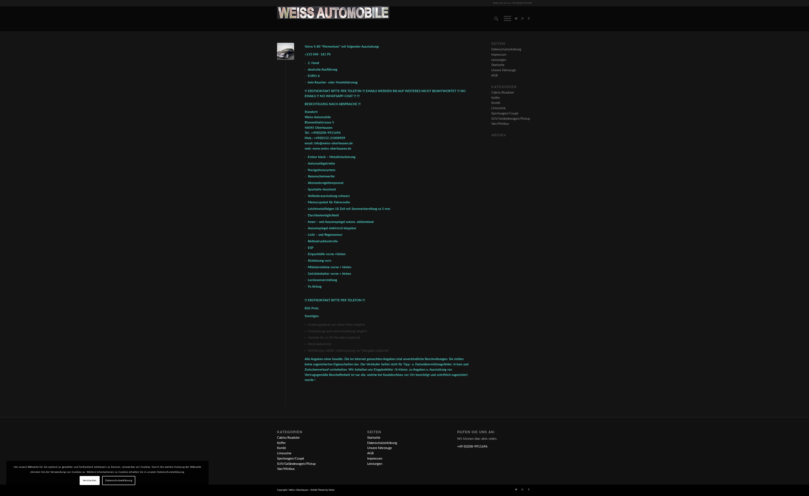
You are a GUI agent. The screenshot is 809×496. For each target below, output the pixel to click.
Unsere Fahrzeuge (503, 70)
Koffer (495, 97)
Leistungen (498, 60)
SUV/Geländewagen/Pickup (510, 118)
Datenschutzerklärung (506, 49)
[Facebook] (529, 18)
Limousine (498, 108)
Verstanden (89, 480)
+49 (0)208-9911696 (472, 446)
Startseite (497, 65)
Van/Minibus (500, 123)
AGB (494, 75)
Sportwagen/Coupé (504, 113)
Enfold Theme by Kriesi (323, 490)
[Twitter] (516, 18)
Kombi (495, 103)
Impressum (498, 54)
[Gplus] (522, 18)
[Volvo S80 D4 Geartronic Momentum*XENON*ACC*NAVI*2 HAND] (285, 51)
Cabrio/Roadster (502, 92)
